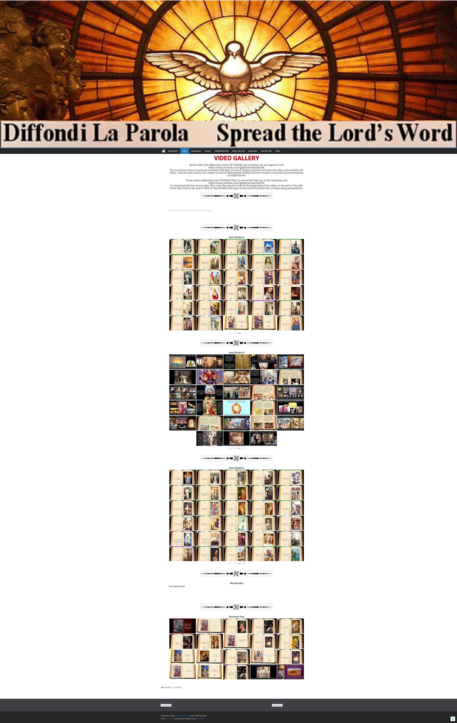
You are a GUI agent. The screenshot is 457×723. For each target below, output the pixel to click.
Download (196, 151)
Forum (208, 151)
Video (184, 151)
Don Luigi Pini (238, 151)
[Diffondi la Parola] (163, 151)
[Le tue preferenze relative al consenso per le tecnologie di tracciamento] (453, 719)
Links (277, 151)
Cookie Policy (277, 705)
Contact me (266, 151)
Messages (252, 151)
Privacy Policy (166, 705)
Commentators (221, 151)
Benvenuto (173, 151)
